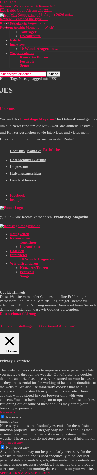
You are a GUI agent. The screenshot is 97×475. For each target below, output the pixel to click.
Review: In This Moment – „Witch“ (27, 27)
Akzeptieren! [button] (48, 326)
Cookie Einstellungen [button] (18, 326)
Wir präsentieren (22, 53)
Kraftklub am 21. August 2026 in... (27, 23)
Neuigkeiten (18, 23)
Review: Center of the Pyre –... (24, 19)
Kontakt (34, 151)
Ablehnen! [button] (67, 326)
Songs (24, 65)
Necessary (14, 417)
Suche (53, 74)
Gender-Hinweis (23, 180)
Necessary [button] (8, 412)
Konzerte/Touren (34, 57)
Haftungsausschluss (26, 173)
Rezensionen (18, 28)
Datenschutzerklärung (28, 160)
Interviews (17, 44)
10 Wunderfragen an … (39, 49)
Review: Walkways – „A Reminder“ (28, 6)
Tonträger (28, 32)
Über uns (17, 151)
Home (4, 79)
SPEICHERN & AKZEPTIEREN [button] (25, 473)
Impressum (19, 167)
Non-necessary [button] (11, 442)
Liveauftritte (30, 36)
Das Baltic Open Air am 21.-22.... (26, 10)
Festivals (27, 61)
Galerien (16, 40)
